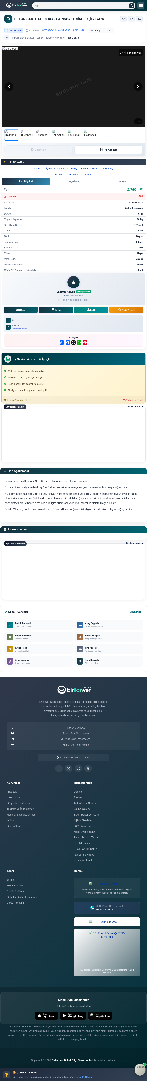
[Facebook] (67, 342)
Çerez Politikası (83, 1076)
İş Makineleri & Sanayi (23, 37)
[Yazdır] (139, 19)
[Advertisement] (73, 435)
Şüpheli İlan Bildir (134, 399)
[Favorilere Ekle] (123, 19)
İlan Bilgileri (26, 181)
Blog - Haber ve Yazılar (87, 814)
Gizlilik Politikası (15, 891)
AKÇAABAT (64, 30)
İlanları (58, 310)
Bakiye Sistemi (82, 809)
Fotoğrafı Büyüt (132, 52)
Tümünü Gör (135, 611)
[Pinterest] (84, 342)
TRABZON (50, 30)
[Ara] (131, 5)
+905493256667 (20, 328)
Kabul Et (135, 1075)
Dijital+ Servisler (83, 820)
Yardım (11, 879)
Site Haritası (13, 826)
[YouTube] (88, 768)
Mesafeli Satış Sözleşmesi (21, 814)
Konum (122, 181)
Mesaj (22, 310)
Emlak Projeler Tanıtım (86, 837)
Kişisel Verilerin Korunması (22, 897)
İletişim (11, 820)
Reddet (113, 1075)
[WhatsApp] (79, 342)
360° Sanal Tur (82, 826)
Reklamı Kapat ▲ (135, 406)
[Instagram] (78, 768)
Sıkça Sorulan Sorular (86, 849)
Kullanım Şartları (16, 885)
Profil (92, 310)
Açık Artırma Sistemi (85, 803)
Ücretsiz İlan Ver (83, 843)
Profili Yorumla (128, 310)
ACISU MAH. (80, 30)
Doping (78, 791)
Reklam (78, 797)
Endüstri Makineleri (55, 37)
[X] (73, 342)
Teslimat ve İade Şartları (20, 809)
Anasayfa (38, 168)
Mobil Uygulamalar (84, 831)
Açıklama (74, 181)
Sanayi (40, 37)
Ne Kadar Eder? (83, 860)
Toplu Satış (107, 168)
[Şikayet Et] (131, 19)
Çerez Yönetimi (15, 902)
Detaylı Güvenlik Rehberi (19, 399)
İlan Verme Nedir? (84, 854)
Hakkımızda (13, 797)
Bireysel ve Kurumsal (18, 803)
